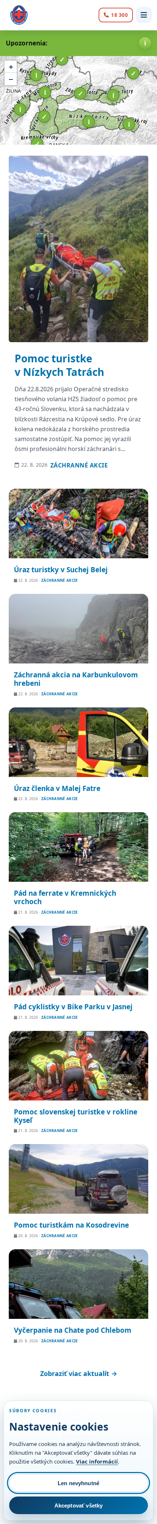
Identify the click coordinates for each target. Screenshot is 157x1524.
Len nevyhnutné (78, 1483)
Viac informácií (97, 1461)
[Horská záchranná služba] (19, 15)
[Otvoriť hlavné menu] (144, 15)
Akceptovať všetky (78, 1505)
